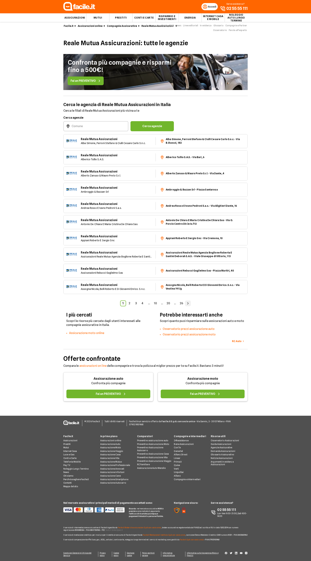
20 (168, 303)
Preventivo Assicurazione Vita (152, 457)
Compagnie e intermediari (187, 479)
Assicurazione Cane (110, 475)
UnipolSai (179, 472)
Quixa (177, 465)
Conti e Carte (144, 17)
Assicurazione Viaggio (111, 451)
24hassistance (181, 440)
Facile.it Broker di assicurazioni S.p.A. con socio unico (139, 527)
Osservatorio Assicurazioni (225, 440)
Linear (177, 458)
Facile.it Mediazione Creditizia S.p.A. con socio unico (164, 535)
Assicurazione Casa (110, 454)
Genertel (178, 451)
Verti (176, 468)
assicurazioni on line (93, 365)
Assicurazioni (74, 17)
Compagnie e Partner (236, 25)
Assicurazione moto (202, 378)
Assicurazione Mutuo (111, 461)
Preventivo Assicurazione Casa (153, 453)
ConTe (177, 447)
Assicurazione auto (108, 378)
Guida (165, 25)
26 (181, 303)
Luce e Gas (68, 454)
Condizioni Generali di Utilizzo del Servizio (77, 554)
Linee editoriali (190, 25)
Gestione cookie (130, 554)
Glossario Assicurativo (222, 454)
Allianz (177, 475)
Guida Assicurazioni (221, 444)
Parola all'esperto (238, 30)
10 (155, 303)
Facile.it (68, 25)
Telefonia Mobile (72, 461)
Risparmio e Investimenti (167, 18)
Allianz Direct (180, 454)
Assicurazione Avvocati (112, 468)
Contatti (67, 482)
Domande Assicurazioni (223, 451)
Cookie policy (116, 554)
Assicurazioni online (90, 25)
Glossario (218, 25)
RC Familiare (143, 464)
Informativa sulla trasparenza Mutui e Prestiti (202, 554)
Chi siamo (68, 475)
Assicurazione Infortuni (112, 472)
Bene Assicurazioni (184, 444)
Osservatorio (220, 30)
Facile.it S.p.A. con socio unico (192, 539)
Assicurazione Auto (110, 444)
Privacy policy (103, 554)
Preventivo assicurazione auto (152, 440)
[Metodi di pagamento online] (94, 509)
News (178, 25)
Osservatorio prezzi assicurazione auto (189, 329)
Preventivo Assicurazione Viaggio (154, 461)
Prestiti (121, 17)
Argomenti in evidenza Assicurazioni (222, 463)
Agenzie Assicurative (221, 447)
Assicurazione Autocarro (113, 482)
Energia (190, 17)
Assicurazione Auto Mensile (151, 468)
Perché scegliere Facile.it (76, 479)
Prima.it (178, 461)
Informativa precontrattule (169, 554)
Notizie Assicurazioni (222, 458)
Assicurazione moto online (86, 333)
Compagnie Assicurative (122, 25)
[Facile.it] (79, 9)
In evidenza (205, 25)
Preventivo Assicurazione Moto (153, 444)
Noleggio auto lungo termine (236, 17)
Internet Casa (70, 451)
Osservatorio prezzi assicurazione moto (189, 334)
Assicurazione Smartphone (114, 479)
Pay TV (66, 465)
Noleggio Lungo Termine (76, 468)
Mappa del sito (70, 486)
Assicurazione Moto (110, 447)
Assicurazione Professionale (115, 465)
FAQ (172, 25)
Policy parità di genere (148, 554)
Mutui (98, 17)
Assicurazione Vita (109, 458)
